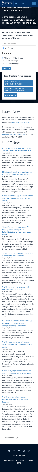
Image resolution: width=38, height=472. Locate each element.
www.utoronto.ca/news (20, 122)
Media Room (19, 3)
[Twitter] (9, 450)
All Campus (8, 58)
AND (11, 48)
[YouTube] (24, 450)
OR (6, 48)
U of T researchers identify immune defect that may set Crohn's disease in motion (17, 344)
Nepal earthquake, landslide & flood (14, 82)
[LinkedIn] (29, 450)
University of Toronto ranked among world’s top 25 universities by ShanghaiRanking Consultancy (17, 323)
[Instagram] (19, 450)
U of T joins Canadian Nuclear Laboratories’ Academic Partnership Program (16, 399)
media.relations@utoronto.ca (17, 19)
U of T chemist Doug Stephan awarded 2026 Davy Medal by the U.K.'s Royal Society (17, 198)
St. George (19, 58)
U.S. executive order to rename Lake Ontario (16, 89)
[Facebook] (14, 450)
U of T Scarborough (11, 64)
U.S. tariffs (10, 95)
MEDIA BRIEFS (19, 455)
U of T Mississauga (11, 61)
